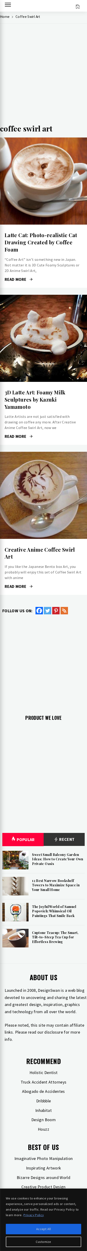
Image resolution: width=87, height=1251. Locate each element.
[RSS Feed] (64, 610)
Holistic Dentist (43, 1072)
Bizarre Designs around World (43, 1177)
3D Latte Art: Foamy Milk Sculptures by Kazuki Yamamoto (35, 399)
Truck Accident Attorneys (44, 1082)
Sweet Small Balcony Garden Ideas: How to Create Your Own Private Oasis (57, 859)
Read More (43, 181)
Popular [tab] (26, 839)
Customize (43, 1242)
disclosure (53, 1032)
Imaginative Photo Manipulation (43, 1158)
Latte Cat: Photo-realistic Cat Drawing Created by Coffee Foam (41, 242)
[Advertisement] (43, 75)
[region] (43, 1220)
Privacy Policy (33, 1215)
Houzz (43, 1129)
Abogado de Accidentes (43, 1091)
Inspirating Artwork (43, 1168)
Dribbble (43, 1101)
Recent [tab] (66, 839)
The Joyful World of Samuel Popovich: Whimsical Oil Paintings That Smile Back (54, 911)
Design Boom (43, 1119)
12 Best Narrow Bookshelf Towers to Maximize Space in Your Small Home (56, 885)
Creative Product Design (43, 1186)
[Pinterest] (56, 610)
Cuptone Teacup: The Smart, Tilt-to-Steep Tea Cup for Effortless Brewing (55, 937)
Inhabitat (43, 1110)
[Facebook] (39, 610)
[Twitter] (47, 610)
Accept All (43, 1229)
